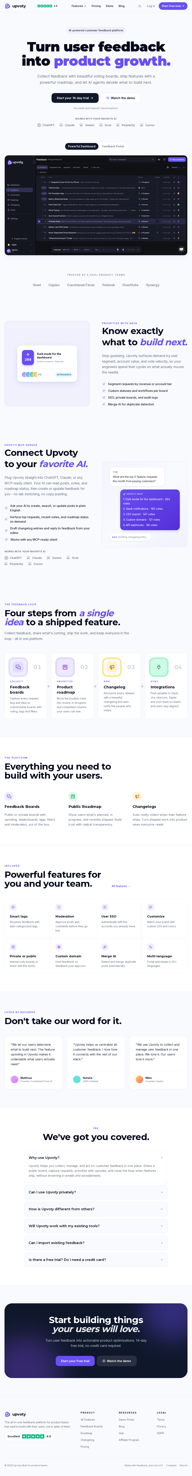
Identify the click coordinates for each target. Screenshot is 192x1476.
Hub (121, 1433)
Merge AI (108, 956)
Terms (161, 1419)
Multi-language (159, 956)
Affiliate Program (129, 1439)
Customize (156, 916)
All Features (88, 1419)
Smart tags (19, 916)
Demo (109, 6)
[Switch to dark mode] (139, 6)
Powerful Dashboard (81, 146)
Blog (121, 6)
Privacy (161, 1426)
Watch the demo (123, 98)
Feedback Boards (92, 1426)
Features (77, 6)
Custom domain (68, 956)
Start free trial (171, 6)
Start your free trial (75, 1361)
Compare (171, 1465)
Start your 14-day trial (73, 98)
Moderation (65, 916)
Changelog (87, 1439)
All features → (121, 886)
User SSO (108, 916)
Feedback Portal (113, 146)
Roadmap (86, 1433)
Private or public (23, 956)
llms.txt (184, 1465)
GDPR (160, 1433)
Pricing (96, 6)
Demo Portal (126, 1419)
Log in (151, 6)
